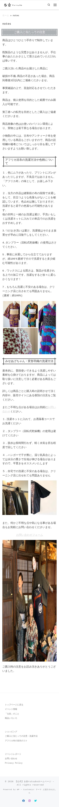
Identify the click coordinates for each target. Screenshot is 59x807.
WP (18, 790)
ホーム (5, 15)
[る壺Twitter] (35, 801)
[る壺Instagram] (29, 801)
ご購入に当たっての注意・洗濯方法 (21, 736)
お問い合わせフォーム (29, 535)
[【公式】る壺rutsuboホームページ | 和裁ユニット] (12, 5)
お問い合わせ (11, 758)
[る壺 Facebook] (23, 801)
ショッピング (11, 732)
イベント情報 (11, 709)
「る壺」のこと (12, 714)
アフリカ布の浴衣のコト (16, 741)
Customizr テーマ (32, 790)
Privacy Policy (13, 763)
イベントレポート (13, 754)
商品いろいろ (11, 718)
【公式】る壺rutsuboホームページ (33, 781)
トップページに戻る (14, 705)
